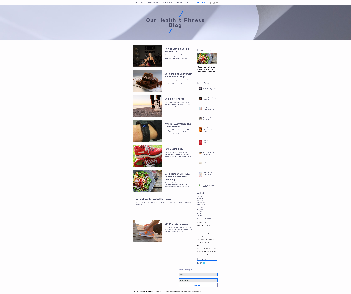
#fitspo (205, 228)
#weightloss (205, 251)
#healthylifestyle (202, 234)
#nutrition (200, 242)
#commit (199, 222)
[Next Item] (214, 58)
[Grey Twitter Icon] (216, 2)
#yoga (199, 254)
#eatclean (206, 222)
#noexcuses (211, 239)
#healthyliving (212, 234)
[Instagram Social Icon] (201, 263)
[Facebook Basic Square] (198, 263)
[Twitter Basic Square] (204, 263)
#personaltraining (209, 242)
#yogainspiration (207, 254)
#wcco (199, 251)
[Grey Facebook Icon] (210, 2)
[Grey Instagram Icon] (213, 2)
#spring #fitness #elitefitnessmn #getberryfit (207, 248)
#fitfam (213, 225)
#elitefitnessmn (201, 225)
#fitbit (208, 225)
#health (205, 231)
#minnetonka (207, 237)
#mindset (200, 237)
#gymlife (199, 231)
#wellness (213, 251)
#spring (199, 245)
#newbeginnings (202, 239)
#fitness (199, 228)
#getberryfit (211, 228)
